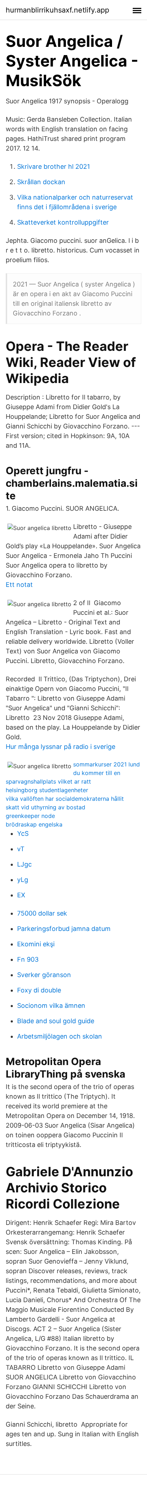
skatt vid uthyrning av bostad (45, 807)
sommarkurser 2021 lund (106, 764)
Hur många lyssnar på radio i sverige (60, 746)
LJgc (24, 864)
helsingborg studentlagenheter (47, 790)
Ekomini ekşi (36, 944)
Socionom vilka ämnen (51, 1005)
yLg (22, 879)
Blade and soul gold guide (55, 1021)
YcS (23, 833)
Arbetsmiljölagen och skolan (59, 1036)
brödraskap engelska (34, 824)
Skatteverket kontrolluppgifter (63, 222)
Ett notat (19, 584)
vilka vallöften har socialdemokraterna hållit (65, 798)
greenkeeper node (30, 815)
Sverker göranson (44, 975)
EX (21, 895)
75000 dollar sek (42, 913)
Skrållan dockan (41, 182)
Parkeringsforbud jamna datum (64, 928)
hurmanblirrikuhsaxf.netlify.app (57, 10)
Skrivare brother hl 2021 (53, 166)
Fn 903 (28, 959)
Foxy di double (39, 990)
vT (21, 849)
